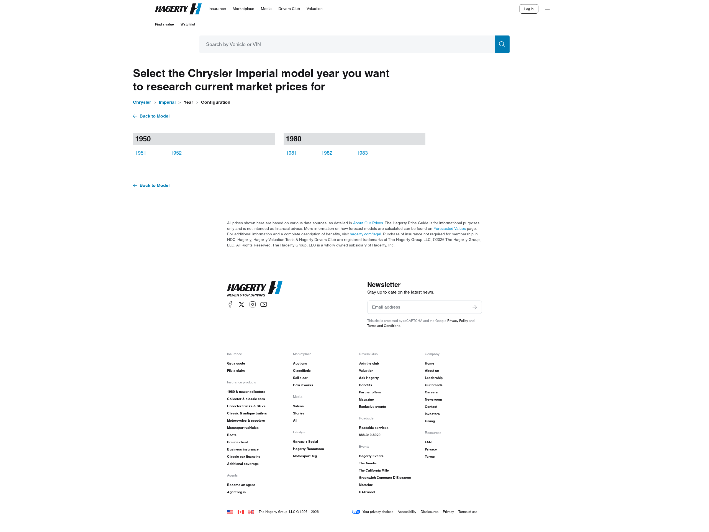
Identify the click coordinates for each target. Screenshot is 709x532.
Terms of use (467, 511)
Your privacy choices (378, 511)
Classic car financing (243, 456)
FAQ (428, 442)
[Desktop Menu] (547, 9)
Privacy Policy (457, 320)
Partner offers (370, 392)
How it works (303, 385)
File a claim (236, 370)
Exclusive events (372, 406)
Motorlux (366, 485)
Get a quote (236, 363)
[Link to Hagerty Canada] (241, 511)
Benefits (365, 385)
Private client (237, 442)
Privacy (431, 449)
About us (432, 370)
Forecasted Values (449, 228)
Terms (430, 456)
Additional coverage (243, 463)
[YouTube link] (263, 304)
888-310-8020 (370, 435)
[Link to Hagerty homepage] (254, 289)
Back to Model (154, 116)
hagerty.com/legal (365, 234)
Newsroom (433, 399)
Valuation (366, 370)
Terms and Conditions (383, 325)
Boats (232, 435)
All (295, 420)
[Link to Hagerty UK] (251, 511)
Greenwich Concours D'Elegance (385, 477)
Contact (431, 406)
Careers (431, 392)
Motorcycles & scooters (246, 420)
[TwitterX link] (241, 304)
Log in (529, 9)
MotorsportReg (305, 456)
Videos (298, 406)
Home (429, 363)
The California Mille (374, 470)
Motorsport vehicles (243, 427)
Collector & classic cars (246, 399)
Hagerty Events (371, 456)
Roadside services (374, 427)
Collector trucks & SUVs (246, 406)
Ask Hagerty (369, 378)
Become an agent (241, 485)
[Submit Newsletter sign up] (474, 307)
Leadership (434, 378)
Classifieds (302, 370)
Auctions (300, 363)
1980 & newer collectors (246, 391)
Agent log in (236, 492)
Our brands (434, 385)
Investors (432, 414)
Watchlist (188, 24)
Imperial (167, 102)
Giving (430, 421)
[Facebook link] (230, 304)
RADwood (367, 492)
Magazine (366, 399)
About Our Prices (368, 223)
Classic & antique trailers (247, 413)
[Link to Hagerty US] (230, 511)
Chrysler (142, 102)
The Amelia (368, 463)
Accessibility (407, 511)
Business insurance (243, 449)
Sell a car (300, 378)
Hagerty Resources (308, 448)
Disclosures (429, 511)
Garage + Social (305, 441)
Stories (298, 413)
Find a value (164, 24)
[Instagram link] (252, 304)
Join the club (369, 363)
